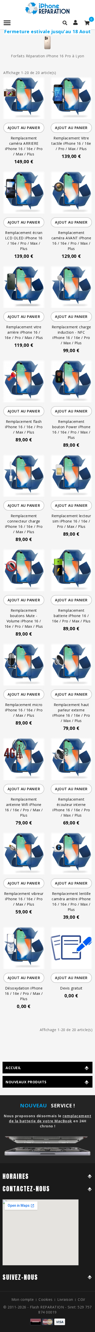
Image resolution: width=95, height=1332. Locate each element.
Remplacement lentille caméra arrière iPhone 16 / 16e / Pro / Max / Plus (71, 901)
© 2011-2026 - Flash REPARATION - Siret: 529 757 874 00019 (47, 1310)
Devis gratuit (71, 988)
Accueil (13, 1067)
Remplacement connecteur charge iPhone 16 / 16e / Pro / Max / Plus (24, 523)
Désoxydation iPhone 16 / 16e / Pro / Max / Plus (24, 993)
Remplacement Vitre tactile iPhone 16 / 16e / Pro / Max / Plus (71, 143)
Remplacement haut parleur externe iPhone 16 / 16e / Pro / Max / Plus (71, 712)
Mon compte (22, 1299)
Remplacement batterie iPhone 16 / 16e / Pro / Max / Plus (71, 615)
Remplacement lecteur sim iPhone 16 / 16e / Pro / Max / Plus (71, 521)
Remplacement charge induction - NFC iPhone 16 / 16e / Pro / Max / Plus (71, 335)
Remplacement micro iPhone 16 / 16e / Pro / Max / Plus (24, 710)
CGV (81, 1299)
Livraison (65, 1299)
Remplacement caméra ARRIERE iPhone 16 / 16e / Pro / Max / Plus (24, 146)
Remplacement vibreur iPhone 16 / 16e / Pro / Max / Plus (24, 899)
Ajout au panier (24, 127)
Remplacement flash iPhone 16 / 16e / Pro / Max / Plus (24, 427)
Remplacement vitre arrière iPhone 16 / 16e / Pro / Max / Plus (24, 332)
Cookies (46, 1299)
